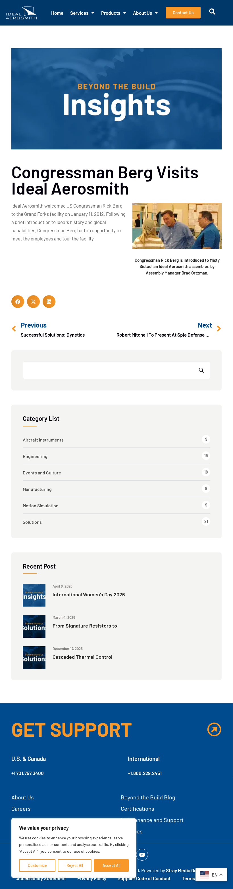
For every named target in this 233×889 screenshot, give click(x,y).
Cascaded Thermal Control (82, 657)
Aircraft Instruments (43, 439)
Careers (21, 808)
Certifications (137, 808)
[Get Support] (214, 729)
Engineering (35, 456)
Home (57, 13)
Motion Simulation (41, 505)
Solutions (32, 522)
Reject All (74, 865)
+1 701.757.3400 (27, 773)
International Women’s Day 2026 (89, 594)
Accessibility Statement (41, 878)
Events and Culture (42, 472)
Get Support (71, 729)
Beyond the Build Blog (148, 797)
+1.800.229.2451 (145, 773)
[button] (17, 301)
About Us (142, 13)
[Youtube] (142, 855)
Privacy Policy (91, 878)
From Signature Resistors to (85, 625)
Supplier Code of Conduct (144, 878)
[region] (73, 848)
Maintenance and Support (152, 819)
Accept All (111, 865)
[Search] (201, 370)
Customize (37, 865)
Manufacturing (37, 489)
